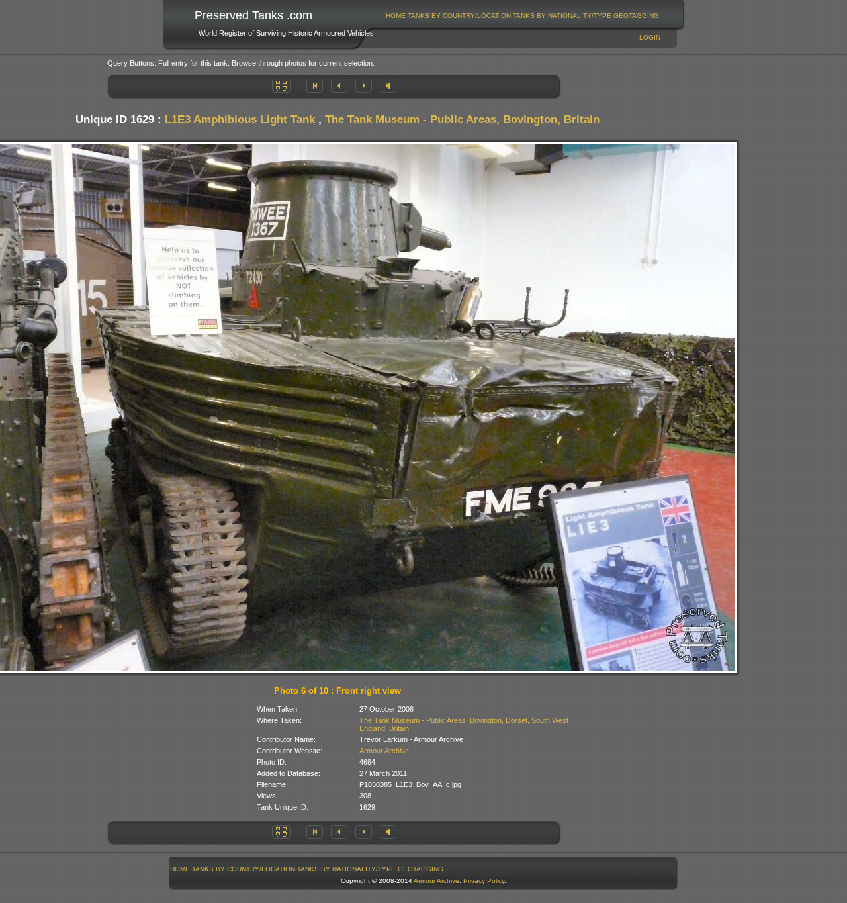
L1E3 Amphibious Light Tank (240, 119)
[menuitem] (396, 16)
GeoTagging (636, 15)
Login (649, 37)
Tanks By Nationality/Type (562, 15)
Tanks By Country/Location (459, 15)
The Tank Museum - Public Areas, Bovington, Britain (462, 119)
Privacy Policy (483, 880)
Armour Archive (384, 751)
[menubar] (522, 16)
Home (396, 15)
